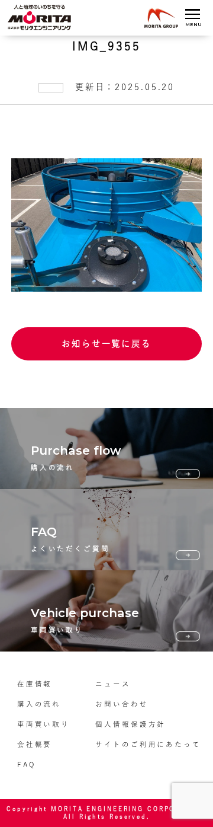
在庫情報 (35, 684)
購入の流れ (39, 704)
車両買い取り (43, 724)
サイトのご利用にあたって (148, 744)
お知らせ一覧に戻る (106, 343)
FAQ (26, 764)
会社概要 (35, 744)
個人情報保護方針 (130, 724)
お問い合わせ (121, 704)
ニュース (113, 684)
